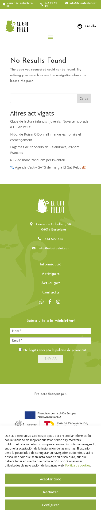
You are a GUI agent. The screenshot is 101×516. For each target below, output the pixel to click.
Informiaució (50, 264)
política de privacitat (70, 350)
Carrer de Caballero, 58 (20, 4)
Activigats (50, 274)
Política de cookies (77, 465)
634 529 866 (54, 239)
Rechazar (50, 492)
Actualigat (50, 283)
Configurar (50, 505)
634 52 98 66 (51, 4)
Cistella (90, 26)
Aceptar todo (50, 479)
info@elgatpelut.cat (83, 3)
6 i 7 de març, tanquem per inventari (37, 160)
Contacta (50, 292)
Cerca (84, 98)
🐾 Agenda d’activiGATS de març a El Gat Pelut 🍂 (48, 167)
